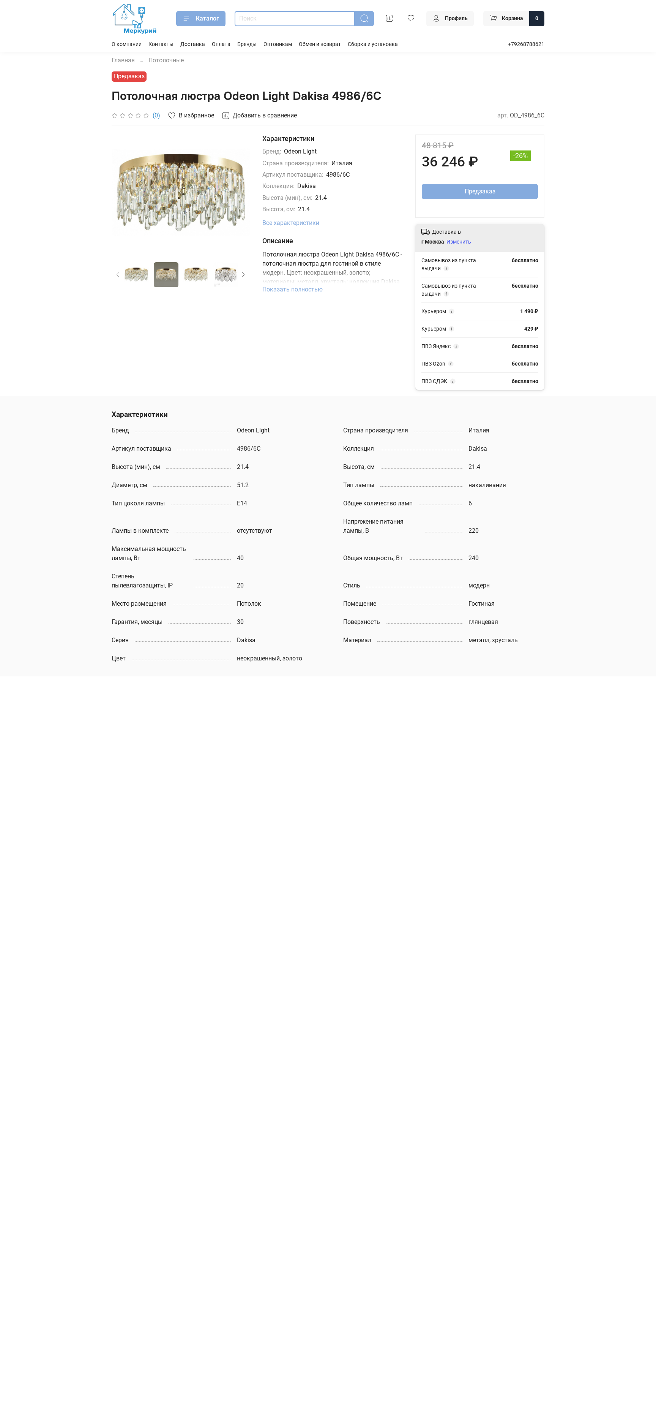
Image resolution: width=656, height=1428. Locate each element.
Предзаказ (480, 191)
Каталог (207, 18)
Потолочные (166, 60)
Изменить (458, 242)
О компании (127, 44)
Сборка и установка (373, 44)
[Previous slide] (124, 192)
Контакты (160, 44)
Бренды (247, 44)
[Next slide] (238, 192)
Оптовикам (277, 44)
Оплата (221, 44)
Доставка (192, 44)
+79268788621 (526, 44)
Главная (123, 60)
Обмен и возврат (320, 44)
